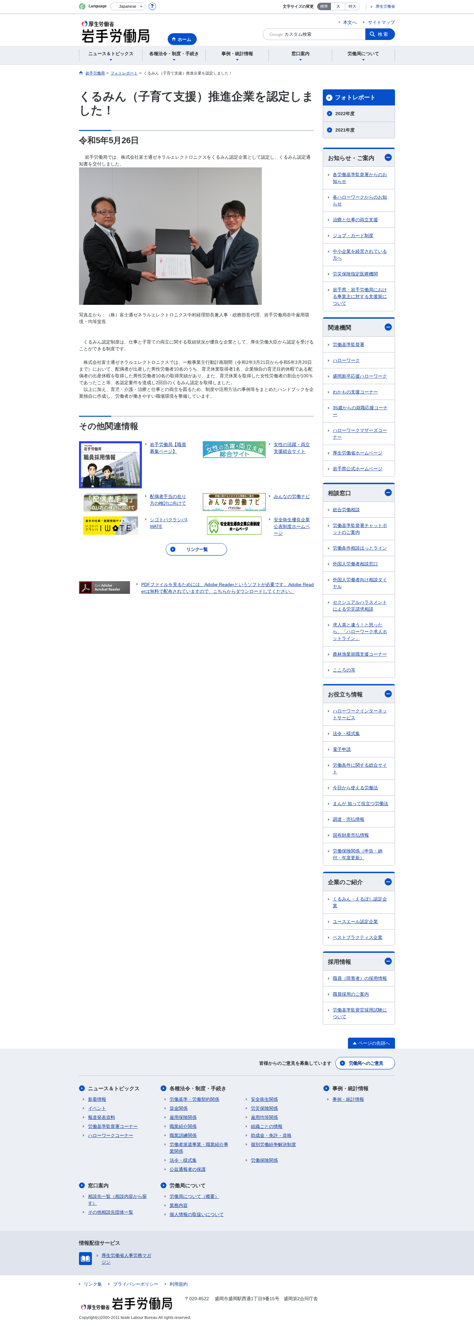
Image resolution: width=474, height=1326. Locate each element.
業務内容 (179, 1205)
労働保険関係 (264, 1160)
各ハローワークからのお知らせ (360, 200)
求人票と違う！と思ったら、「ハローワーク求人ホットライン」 (360, 631)
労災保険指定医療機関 (355, 273)
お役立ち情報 (345, 694)
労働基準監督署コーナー (113, 1126)
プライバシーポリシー (135, 1284)
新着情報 (97, 1099)
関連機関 (339, 327)
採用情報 (339, 962)
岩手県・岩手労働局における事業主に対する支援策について (360, 296)
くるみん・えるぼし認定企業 (360, 902)
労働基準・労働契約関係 (194, 1099)
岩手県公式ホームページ (357, 468)
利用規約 (179, 1284)
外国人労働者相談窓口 (355, 563)
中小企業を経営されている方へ (360, 255)
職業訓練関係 (183, 1135)
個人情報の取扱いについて (197, 1214)
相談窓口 (339, 493)
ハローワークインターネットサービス (360, 714)
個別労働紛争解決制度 (273, 1144)
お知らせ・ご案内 (351, 158)
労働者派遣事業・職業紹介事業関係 (199, 1148)
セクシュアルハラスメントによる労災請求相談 (360, 606)
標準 (324, 6)
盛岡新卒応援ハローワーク (360, 376)
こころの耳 (344, 670)
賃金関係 (179, 1108)
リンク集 (93, 1284)
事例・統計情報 (350, 1088)
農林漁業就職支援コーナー (360, 654)
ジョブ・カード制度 (353, 235)
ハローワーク (346, 360)
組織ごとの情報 (266, 1126)
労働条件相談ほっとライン (360, 548)
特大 (352, 6)
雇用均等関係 (264, 1117)
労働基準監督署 (348, 344)
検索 (383, 34)
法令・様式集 (346, 733)
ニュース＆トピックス (114, 1088)
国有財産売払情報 (351, 835)
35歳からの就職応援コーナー (360, 411)
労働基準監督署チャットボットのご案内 (360, 529)
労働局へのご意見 (366, 1063)
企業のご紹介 (345, 882)
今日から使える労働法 (355, 787)
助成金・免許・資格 (271, 1135)
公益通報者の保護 (188, 1169)
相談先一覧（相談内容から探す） (117, 1200)
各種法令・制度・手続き (198, 1088)
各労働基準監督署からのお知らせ (360, 178)
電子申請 (342, 749)
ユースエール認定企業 (355, 921)
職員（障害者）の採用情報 (360, 978)
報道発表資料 (101, 1117)
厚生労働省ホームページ (357, 452)
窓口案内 (98, 1185)
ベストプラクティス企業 (357, 937)
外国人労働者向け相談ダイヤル (360, 583)
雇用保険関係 (183, 1117)
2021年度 (345, 130)
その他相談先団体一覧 (110, 1212)
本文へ (350, 22)
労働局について (188, 1185)
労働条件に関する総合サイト (360, 768)
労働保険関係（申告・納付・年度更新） (357, 854)
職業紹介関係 (183, 1126)
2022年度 (345, 113)
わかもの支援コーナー (355, 391)
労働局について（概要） (194, 1196)
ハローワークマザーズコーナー (360, 434)
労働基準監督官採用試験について (360, 1013)
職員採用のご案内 (351, 994)
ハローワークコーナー (110, 1135)
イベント (97, 1108)
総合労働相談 (346, 509)
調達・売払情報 (348, 819)
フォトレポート (355, 97)
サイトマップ (381, 22)
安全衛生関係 (264, 1099)
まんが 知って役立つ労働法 (360, 803)
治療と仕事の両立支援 (355, 219)
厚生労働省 (385, 6)
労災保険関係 (264, 1108)
